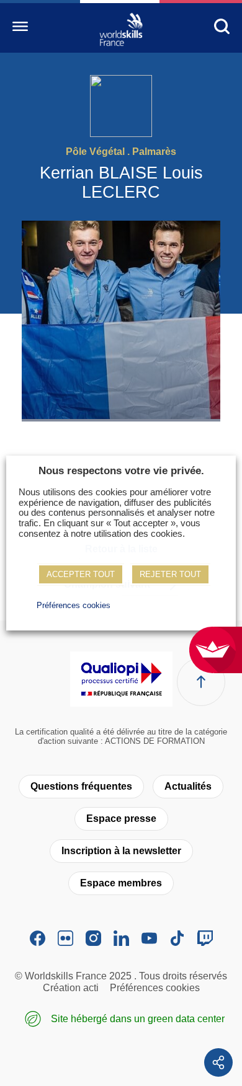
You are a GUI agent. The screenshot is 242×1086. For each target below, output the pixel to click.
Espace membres (121, 883)
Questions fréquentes (81, 786)
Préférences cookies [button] (73, 605)
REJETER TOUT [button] (170, 574)
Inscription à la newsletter (121, 850)
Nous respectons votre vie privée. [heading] (121, 471)
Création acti (71, 987)
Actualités (188, 786)
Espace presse (121, 818)
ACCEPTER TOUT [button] (81, 574)
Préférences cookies (155, 987)
